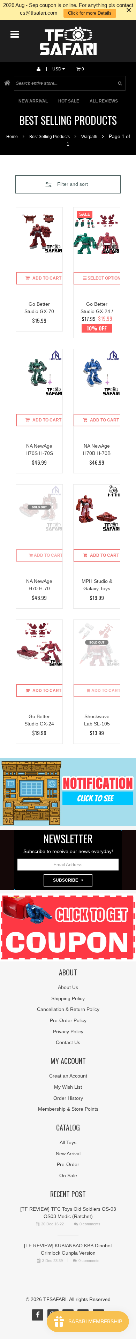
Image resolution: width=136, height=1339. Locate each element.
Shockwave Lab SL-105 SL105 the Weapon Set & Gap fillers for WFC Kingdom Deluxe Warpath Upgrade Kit (97, 720)
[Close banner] (129, 10)
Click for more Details (90, 13)
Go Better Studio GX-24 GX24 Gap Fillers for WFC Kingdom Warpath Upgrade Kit (39, 720)
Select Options (104, 278)
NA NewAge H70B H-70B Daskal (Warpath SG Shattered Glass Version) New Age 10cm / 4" (97, 449)
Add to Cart (46, 278)
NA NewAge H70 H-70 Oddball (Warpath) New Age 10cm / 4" (39, 584)
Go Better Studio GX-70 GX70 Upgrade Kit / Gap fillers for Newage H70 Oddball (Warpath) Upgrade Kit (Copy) (39, 307)
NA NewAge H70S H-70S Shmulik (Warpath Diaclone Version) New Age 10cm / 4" (39, 449)
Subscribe (65, 880)
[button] (68, 184)
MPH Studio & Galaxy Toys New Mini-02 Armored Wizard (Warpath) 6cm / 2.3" (97, 584)
